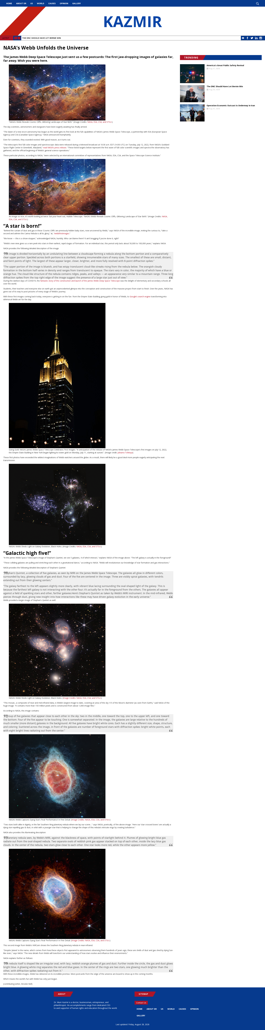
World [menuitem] (40, 3)
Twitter (252, 38)
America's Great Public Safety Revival (225, 65)
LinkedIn (256, 38)
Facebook (247, 38)
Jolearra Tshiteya (125, 452)
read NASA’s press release (54, 147)
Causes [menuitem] (52, 3)
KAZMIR (132, 21)
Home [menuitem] (9, 3)
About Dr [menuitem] (21, 3)
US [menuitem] (31, 3)
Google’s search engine (140, 296)
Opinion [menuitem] (64, 3)
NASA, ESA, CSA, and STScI (99, 122)
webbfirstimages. (62, 233)
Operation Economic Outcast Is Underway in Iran (231, 105)
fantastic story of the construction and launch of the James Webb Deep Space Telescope (80, 280)
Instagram (261, 38)
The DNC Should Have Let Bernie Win (41, 38)
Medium (243, 38)
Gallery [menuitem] (76, 3)
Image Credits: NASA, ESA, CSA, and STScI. (82, 698)
